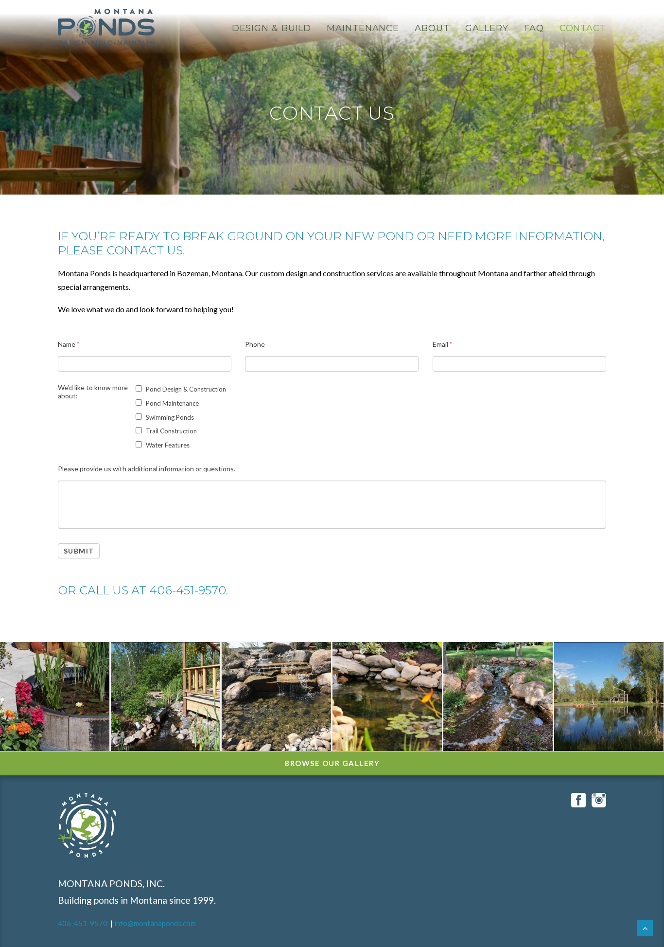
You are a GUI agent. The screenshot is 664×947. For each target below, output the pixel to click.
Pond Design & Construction (185, 389)
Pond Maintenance (171, 403)
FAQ (534, 28)
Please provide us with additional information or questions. (146, 469)
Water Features (167, 445)
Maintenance (363, 28)
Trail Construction (170, 431)
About (432, 28)
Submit (79, 551)
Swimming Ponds (169, 417)
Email (442, 344)
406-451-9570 (82, 923)
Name (68, 344)
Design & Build (272, 28)
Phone (255, 344)
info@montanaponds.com (155, 923)
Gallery (486, 28)
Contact (582, 28)
